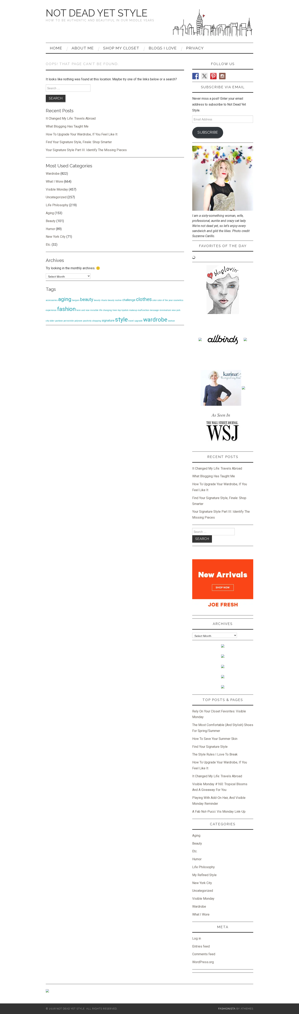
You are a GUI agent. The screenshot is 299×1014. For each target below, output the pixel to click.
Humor (50, 229)
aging (64, 299)
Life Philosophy (57, 205)
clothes (144, 299)
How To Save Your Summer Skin (214, 739)
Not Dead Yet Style (96, 13)
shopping (96, 320)
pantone (59, 320)
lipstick (125, 310)
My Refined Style (204, 875)
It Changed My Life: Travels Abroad (71, 118)
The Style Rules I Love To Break (215, 754)
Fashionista (227, 1008)
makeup (133, 310)
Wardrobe (53, 174)
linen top (116, 310)
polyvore (78, 320)
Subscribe (208, 132)
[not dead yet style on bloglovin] (222, 289)
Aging (50, 213)
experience (51, 310)
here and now (82, 310)
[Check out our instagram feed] (222, 76)
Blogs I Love (163, 48)
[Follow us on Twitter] (204, 76)
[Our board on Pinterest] (213, 76)
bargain (76, 300)
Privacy (195, 48)
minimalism (165, 310)
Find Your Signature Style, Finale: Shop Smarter (79, 142)
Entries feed (201, 946)
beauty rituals (100, 300)
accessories (52, 300)
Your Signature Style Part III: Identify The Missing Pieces (86, 150)
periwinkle (68, 320)
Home (56, 48)
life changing (105, 310)
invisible (94, 310)
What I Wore (54, 181)
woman (171, 320)
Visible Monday (57, 189)
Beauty (51, 221)
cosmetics (178, 300)
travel (131, 320)
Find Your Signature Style (210, 747)
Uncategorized (56, 197)
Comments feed (203, 954)
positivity (87, 320)
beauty (86, 299)
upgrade (138, 320)
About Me (83, 48)
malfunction (143, 310)
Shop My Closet (121, 48)
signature (108, 320)
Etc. (48, 244)
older (52, 320)
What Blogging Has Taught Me (67, 126)
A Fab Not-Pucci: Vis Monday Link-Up (219, 811)
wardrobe (155, 319)
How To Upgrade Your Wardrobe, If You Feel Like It (81, 134)
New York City (55, 237)
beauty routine (115, 300)
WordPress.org (203, 962)
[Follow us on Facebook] (195, 76)
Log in (196, 938)
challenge (128, 300)
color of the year (165, 300)
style (121, 319)
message (154, 310)
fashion (66, 309)
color (154, 300)
